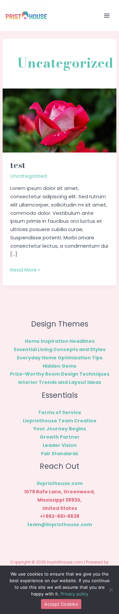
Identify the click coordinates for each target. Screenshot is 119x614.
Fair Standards (59, 453)
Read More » (25, 269)
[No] (110, 589)
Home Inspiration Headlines (60, 341)
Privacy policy (74, 593)
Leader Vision (60, 445)
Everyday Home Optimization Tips (59, 357)
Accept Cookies (61, 604)
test (17, 164)
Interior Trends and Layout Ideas (59, 382)
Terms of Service (59, 412)
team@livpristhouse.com (59, 524)
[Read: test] (59, 119)
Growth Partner (60, 437)
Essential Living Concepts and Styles (59, 349)
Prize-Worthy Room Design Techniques (59, 374)
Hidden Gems (59, 366)
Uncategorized (28, 175)
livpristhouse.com (60, 483)
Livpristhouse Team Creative (60, 420)
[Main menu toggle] (107, 16)
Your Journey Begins (59, 428)
